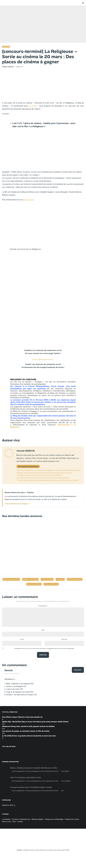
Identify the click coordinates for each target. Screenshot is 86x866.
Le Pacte (32, 106)
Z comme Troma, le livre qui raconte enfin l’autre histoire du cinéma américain (43, 478)
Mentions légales (37, 819)
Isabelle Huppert (31, 579)
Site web (64, 639)
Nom (43, 630)
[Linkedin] (43, 844)
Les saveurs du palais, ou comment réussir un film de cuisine (26, 731)
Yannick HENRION (8, 67)
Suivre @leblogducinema (43, 359)
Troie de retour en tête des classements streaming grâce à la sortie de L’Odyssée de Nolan (48, 480)
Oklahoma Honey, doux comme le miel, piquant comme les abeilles (28, 726)
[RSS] (55, 844)
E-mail (22, 639)
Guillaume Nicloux (11, 579)
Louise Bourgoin (75, 579)
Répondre (78, 670)
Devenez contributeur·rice (21, 819)
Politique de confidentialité (54, 819)
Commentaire (43, 606)
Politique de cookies (72, 819)
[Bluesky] (46, 844)
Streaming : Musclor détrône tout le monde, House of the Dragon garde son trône (44, 473)
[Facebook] (30, 844)
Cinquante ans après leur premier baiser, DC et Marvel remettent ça (39, 475)
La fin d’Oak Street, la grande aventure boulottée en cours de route (29, 736)
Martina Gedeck (34, 584)
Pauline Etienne (51, 584)
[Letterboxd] (49, 844)
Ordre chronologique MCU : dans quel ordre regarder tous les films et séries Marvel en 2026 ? (49, 470)
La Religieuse (47, 579)
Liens (14, 821)
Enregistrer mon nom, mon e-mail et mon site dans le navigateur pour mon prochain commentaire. (44, 648)
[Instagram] (36, 844)
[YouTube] (40, 844)
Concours (6, 46)
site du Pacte (28, 200)
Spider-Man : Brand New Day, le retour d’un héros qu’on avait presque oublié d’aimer (35, 722)
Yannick (8, 670)
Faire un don (6, 821)
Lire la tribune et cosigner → (17, 504)
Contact (20, 821)
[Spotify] (52, 844)
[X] (33, 844)
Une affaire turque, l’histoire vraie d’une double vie (22, 717)
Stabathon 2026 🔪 (8, 805)
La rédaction (6, 819)
